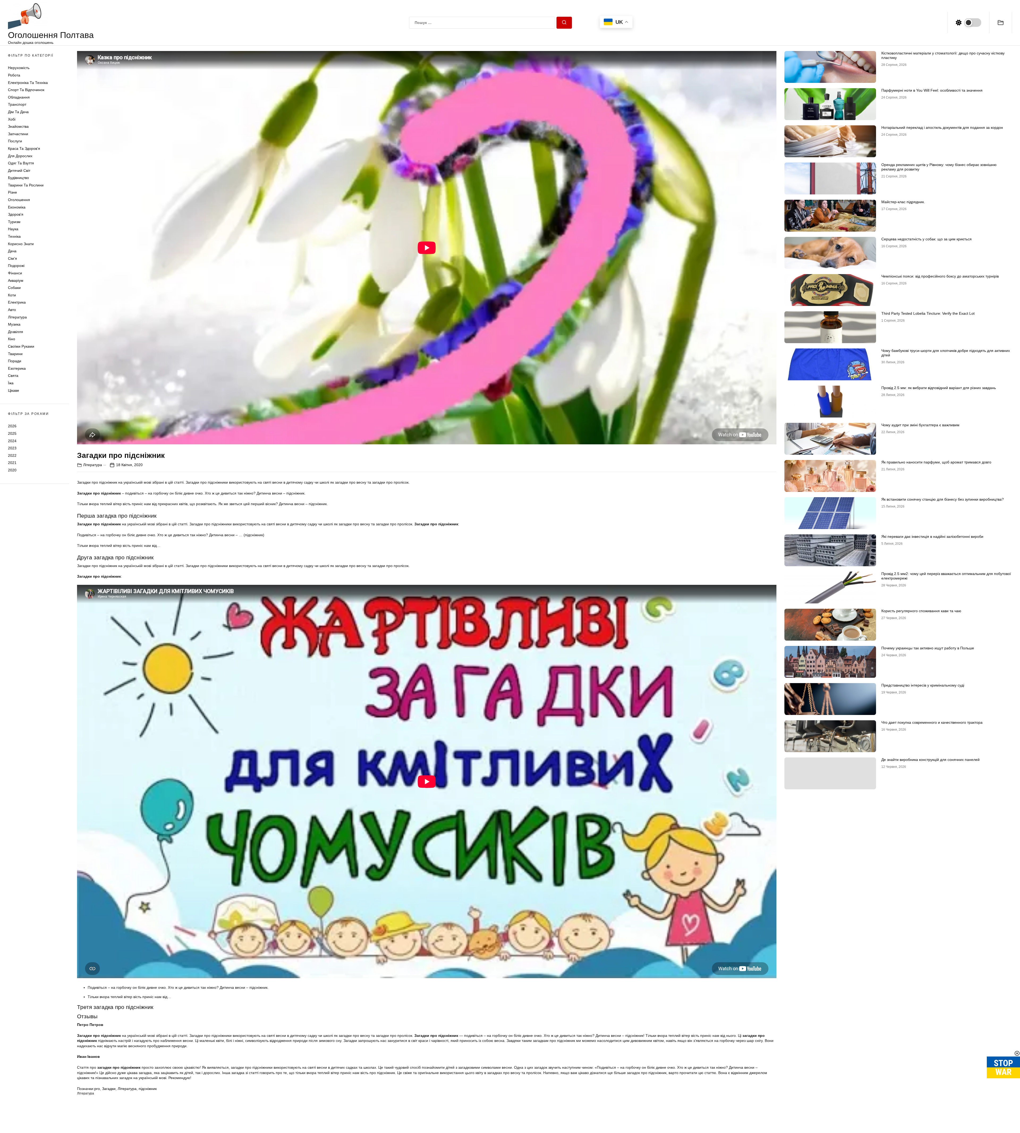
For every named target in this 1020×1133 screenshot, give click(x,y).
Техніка (14, 236)
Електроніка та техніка (28, 82)
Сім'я (12, 258)
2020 (12, 470)
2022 (12, 455)
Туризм (14, 222)
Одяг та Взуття (21, 163)
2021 (12, 463)
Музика (14, 324)
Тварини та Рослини (26, 185)
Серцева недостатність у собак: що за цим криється (926, 239)
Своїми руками (21, 346)
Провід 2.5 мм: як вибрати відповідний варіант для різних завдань (938, 388)
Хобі (11, 119)
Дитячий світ (19, 170)
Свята (13, 375)
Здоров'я (15, 214)
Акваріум (15, 280)
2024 (12, 441)
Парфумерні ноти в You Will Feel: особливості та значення (932, 90)
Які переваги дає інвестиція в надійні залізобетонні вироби (932, 536)
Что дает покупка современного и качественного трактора (932, 722)
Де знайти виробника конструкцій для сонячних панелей (930, 759)
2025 (12, 433)
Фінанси (15, 273)
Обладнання (19, 97)
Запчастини (18, 134)
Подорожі (16, 265)
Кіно (11, 339)
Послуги (15, 141)
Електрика (17, 302)
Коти (12, 295)
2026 (12, 426)
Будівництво (18, 178)
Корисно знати (21, 244)
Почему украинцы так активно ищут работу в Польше (927, 648)
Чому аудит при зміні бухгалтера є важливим (920, 425)
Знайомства (18, 126)
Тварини (15, 354)
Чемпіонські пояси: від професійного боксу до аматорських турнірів (940, 276)
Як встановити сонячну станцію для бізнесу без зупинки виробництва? (942, 499)
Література (17, 317)
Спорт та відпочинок (26, 90)
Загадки (109, 1089)
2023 (12, 448)
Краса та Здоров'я (24, 148)
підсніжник (148, 1089)
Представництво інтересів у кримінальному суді (922, 685)
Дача (12, 251)
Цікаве (13, 390)
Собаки (14, 288)
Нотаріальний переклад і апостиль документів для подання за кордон (942, 127)
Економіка (17, 207)
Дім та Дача (18, 112)
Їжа (11, 383)
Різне (12, 192)
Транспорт (17, 104)
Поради (14, 361)
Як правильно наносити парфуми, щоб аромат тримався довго (936, 462)
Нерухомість (18, 68)
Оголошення (19, 200)
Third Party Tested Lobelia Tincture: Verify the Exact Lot (928, 313)
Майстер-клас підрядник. (903, 202)
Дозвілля (15, 332)
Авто (12, 310)
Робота (14, 75)
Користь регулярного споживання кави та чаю (921, 611)
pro (97, 1089)
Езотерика (17, 368)
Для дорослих (20, 156)
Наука (13, 229)
